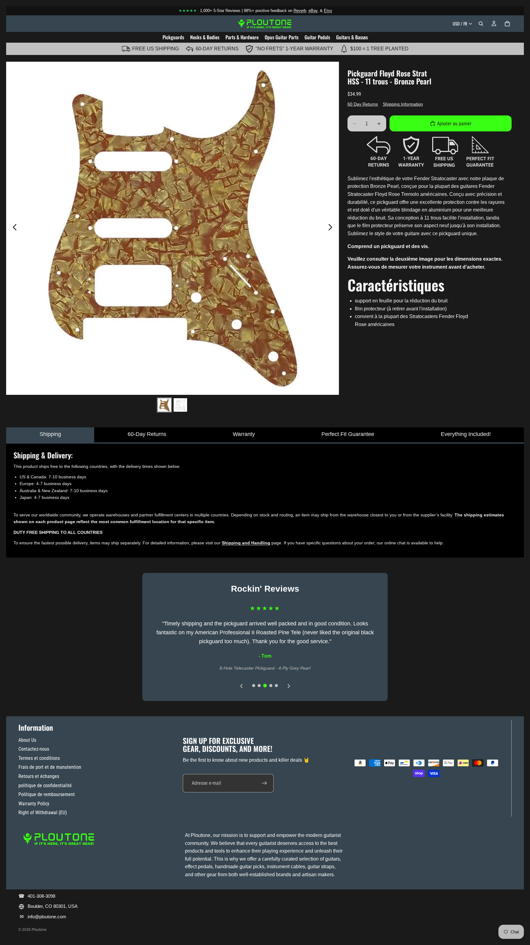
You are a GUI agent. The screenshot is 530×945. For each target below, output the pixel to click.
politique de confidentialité (45, 785)
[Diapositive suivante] (332, 228)
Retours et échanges (38, 776)
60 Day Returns (363, 104)
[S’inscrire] (264, 783)
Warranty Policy (33, 804)
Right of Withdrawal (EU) (42, 812)
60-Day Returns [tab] (147, 434)
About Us (27, 740)
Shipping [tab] (50, 434)
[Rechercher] (481, 23)
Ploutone (39, 930)
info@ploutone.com (47, 916)
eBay (313, 10)
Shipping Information (403, 104)
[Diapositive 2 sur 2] (180, 405)
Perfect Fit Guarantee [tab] (347, 434)
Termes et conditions (39, 758)
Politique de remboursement (46, 794)
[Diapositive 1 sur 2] (164, 405)
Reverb (300, 10)
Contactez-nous (33, 749)
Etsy (328, 10)
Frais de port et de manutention (49, 767)
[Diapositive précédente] (13, 228)
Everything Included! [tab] (466, 434)
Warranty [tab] (244, 434)
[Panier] (507, 23)
